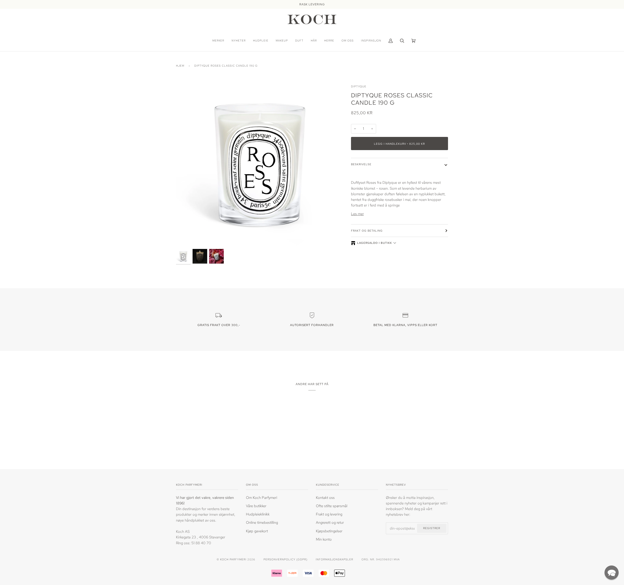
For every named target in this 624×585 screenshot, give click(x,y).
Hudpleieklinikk (258, 514)
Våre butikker (256, 505)
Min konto (324, 539)
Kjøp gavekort (257, 531)
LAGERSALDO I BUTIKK (374, 243)
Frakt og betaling (367, 230)
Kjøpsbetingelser (329, 531)
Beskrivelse (361, 164)
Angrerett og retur (330, 522)
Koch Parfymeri (233, 559)
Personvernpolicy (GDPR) (285, 559)
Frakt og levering (329, 514)
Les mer (357, 213)
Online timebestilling (262, 522)
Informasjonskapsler (334, 559)
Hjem (180, 65)
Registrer (431, 528)
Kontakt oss (325, 497)
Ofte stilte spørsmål (331, 505)
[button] (611, 572)
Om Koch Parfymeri (261, 497)
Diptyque (358, 86)
